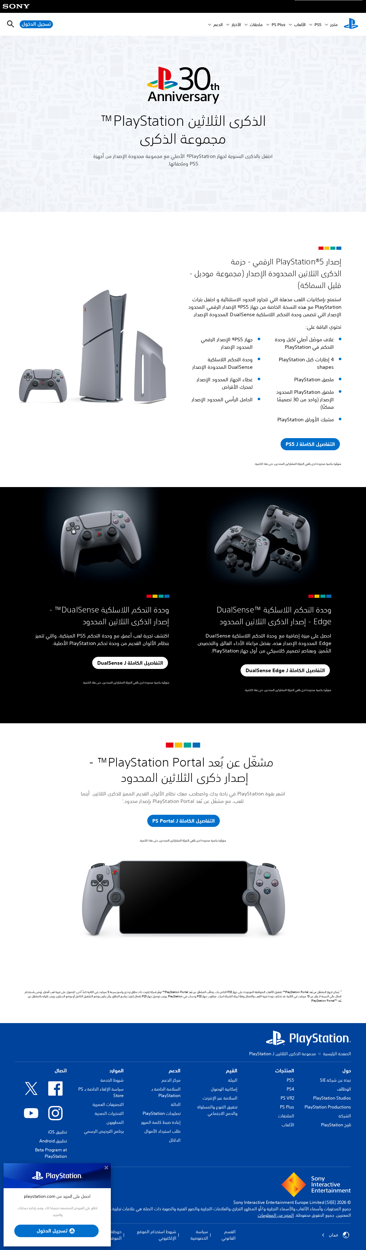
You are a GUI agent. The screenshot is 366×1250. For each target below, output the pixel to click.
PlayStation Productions (328, 1107)
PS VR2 (287, 1098)
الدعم (218, 24)
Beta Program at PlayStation (51, 1153)
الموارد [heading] (116, 1070)
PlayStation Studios (332, 1098)
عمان (333, 1234)
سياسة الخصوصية (199, 1235)
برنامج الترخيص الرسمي (104, 1131)
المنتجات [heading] (284, 1070)
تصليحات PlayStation (161, 1113)
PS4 (290, 1089)
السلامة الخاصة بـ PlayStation (165, 1092)
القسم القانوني (229, 1235)
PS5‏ (318, 24)
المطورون (115, 1122)
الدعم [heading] (174, 1070)
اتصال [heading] (61, 1070)
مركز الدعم (171, 1080)
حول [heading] (346, 1070)
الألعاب (300, 24)
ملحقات (256, 24)
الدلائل (174, 1140)
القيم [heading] (231, 1070)
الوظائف (344, 1089)
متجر (334, 24)
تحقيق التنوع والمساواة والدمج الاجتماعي (217, 1110)
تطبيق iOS (57, 1132)
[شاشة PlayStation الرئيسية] (351, 24)
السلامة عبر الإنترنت (220, 1098)
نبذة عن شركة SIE (335, 1080)
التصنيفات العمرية (108, 1104)
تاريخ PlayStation (336, 1125)
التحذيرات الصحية (109, 1113)
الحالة (175, 1104)
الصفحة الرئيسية (337, 1054)
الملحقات (286, 1116)
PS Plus (278, 24)
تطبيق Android (53, 1141)
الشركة (344, 1116)
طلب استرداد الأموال (162, 1131)
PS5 (290, 1080)
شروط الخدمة (112, 1080)
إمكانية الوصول (224, 1089)
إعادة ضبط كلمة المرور (160, 1122)
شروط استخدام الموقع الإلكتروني (156, 1235)
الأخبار (236, 24)
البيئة (232, 1080)
